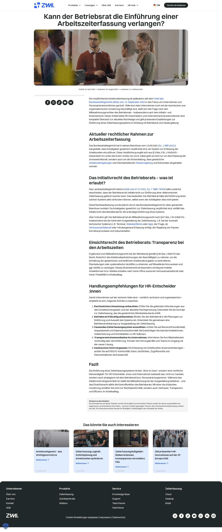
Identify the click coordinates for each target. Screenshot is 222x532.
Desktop (169, 498)
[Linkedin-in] (70, 102)
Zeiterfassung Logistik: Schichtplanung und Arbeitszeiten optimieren (89, 455)
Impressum (105, 517)
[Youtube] (65, 102)
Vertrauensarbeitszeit (100, 227)
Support (116, 498)
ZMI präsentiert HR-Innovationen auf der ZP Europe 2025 (168, 455)
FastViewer (118, 507)
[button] (5, 526)
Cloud (168, 494)
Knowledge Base (121, 494)
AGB (8, 507)
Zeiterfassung (66, 494)
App (150, 224)
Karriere (10, 498)
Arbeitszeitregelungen (100, 162)
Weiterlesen (41, 460)
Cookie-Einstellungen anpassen (82, 517)
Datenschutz (119, 517)
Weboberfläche (134, 224)
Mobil (168, 503)
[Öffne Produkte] (80, 5)
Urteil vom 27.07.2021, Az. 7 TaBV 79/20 (144, 189)
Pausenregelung (144, 162)
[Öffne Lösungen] (97, 5)
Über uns (10, 494)
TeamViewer (118, 503)
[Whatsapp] (200, 516)
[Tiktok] (59, 102)
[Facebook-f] (47, 102)
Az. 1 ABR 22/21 (167, 145)
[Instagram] (53, 102)
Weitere (63, 503)
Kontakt (10, 503)
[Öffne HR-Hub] (137, 5)
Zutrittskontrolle (67, 498)
